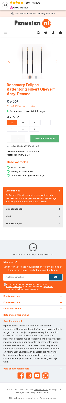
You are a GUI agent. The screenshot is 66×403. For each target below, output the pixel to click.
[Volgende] (56, 61)
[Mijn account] (53, 32)
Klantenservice (11, 302)
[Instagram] (29, 375)
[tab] (33, 196)
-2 (12, 122)
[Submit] (56, 277)
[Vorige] (9, 61)
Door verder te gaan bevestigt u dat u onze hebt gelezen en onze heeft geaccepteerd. (29, 286)
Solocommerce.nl (48, 398)
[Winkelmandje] (60, 32)
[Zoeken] (38, 32)
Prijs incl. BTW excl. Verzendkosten (21, 106)
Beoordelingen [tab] (14, 223)
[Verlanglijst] (46, 32)
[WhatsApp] (45, 375)
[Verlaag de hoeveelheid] (9, 138)
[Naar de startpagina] (33, 23)
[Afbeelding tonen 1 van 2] (30, 77)
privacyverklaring (14, 286)
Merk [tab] (8, 216)
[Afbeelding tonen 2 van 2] (36, 77)
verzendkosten (41, 389)
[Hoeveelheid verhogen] (27, 138)
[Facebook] (20, 375)
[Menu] (5, 32)
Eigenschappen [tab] (14, 209)
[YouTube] (37, 375)
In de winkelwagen (45, 138)
